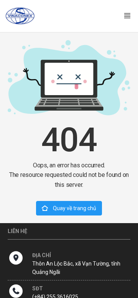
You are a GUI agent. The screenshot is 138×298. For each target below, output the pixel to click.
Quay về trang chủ (74, 208)
